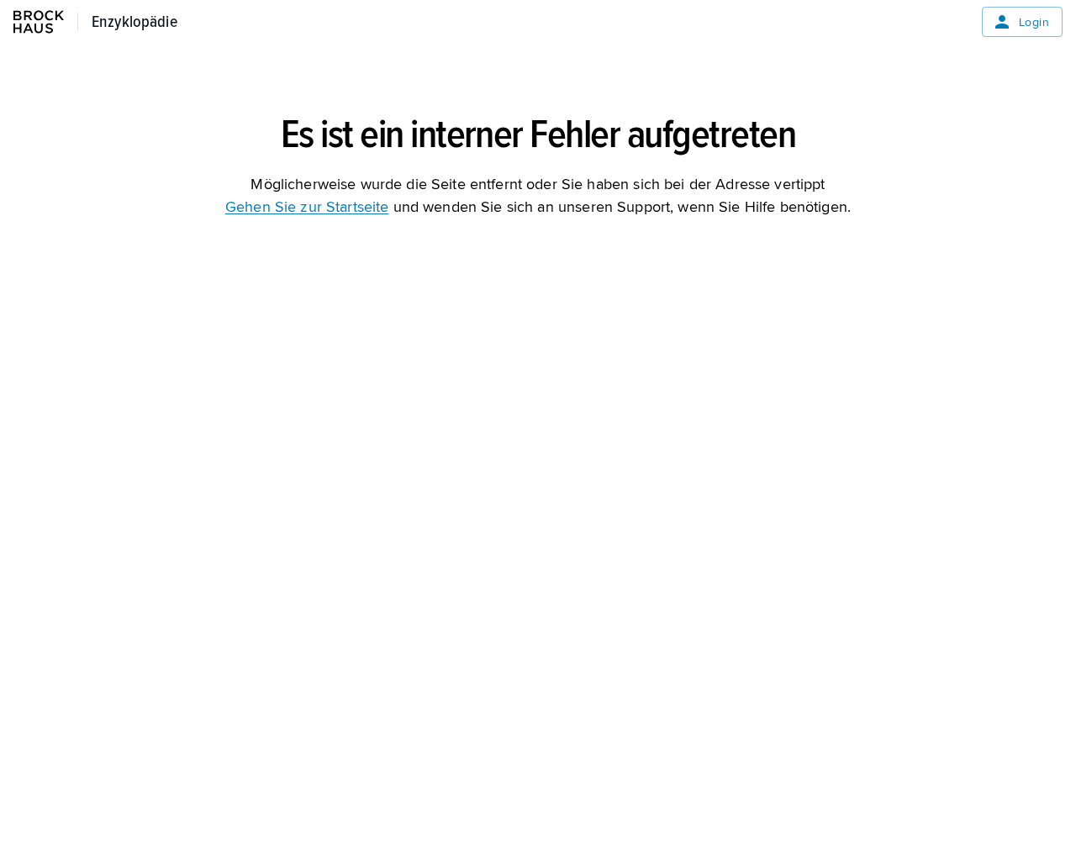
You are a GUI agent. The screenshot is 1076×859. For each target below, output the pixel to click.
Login (1034, 22)
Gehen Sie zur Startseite (306, 207)
